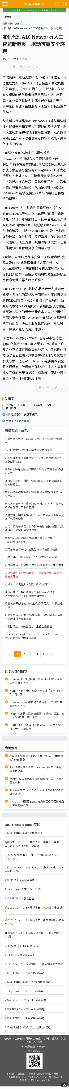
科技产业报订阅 (33, 1038)
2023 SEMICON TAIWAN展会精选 (25, 1018)
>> (51, 654)
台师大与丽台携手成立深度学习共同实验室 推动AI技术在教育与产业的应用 (34, 505)
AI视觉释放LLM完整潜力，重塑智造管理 (28, 626)
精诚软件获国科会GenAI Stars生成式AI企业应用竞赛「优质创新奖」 (34, 517)
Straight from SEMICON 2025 (23, 889)
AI (49, 405)
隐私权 (55, 1038)
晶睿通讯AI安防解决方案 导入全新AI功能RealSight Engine (29, 539)
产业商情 (6, 16)
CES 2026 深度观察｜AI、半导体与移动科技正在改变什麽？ (33, 856)
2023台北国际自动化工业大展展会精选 (28, 1027)
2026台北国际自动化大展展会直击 (25, 833)
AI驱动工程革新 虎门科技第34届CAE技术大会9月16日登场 (36, 757)
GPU (22, 405)
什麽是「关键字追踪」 (19, 421)
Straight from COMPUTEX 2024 (24, 991)
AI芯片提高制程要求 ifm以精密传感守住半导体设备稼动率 (37, 769)
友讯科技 (11, 408)
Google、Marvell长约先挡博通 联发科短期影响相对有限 (36, 704)
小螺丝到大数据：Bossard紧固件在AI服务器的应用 (34, 440)
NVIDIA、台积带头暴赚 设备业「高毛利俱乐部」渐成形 (36, 692)
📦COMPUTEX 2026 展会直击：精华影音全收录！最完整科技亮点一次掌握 (32, 844)
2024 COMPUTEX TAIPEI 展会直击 (25, 1000)
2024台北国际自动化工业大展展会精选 (28, 982)
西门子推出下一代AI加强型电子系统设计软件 (31, 549)
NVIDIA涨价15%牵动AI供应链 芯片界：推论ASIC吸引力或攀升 (36, 726)
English (42, 1046)
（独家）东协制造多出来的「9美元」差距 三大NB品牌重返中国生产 (37, 715)
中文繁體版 (29, 1046)
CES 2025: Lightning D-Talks (22, 946)
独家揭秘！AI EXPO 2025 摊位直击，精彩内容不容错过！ (33, 934)
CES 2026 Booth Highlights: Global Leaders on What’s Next (34, 869)
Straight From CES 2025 (19, 954)
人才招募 (37, 1041)
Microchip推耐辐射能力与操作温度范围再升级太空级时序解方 (37, 803)
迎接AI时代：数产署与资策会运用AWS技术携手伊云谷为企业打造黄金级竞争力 (30, 594)
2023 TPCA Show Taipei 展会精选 (25, 1009)
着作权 (46, 1038)
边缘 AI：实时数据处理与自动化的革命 (27, 584)
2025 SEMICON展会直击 (19, 898)
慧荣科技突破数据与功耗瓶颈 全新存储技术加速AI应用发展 (34, 494)
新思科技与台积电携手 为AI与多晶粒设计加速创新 (34, 565)
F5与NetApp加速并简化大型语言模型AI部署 (31, 557)
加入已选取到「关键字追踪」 (22, 414)
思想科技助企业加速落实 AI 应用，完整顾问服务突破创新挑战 (33, 459)
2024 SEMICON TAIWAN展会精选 (25, 973)
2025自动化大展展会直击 (20, 880)
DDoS (9, 405)
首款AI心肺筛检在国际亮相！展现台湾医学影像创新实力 (34, 471)
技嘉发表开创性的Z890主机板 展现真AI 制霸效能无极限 (34, 605)
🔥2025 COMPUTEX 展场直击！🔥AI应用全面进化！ (33, 909)
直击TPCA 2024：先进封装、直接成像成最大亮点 (34, 964)
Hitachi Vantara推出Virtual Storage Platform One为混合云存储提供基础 (32, 636)
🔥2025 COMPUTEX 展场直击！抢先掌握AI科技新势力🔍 (34, 922)
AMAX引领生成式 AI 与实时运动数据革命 (28, 450)
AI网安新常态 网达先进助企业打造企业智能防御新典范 (36, 792)
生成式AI (37, 405)
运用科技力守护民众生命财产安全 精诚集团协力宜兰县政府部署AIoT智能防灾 (34, 528)
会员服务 (19, 1038)
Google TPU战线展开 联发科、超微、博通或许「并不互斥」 (36, 681)
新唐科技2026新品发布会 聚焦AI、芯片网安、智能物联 (37, 780)
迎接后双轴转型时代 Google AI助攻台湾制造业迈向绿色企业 (33, 482)
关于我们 (8, 1038)
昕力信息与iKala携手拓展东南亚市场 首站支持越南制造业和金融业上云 (33, 616)
